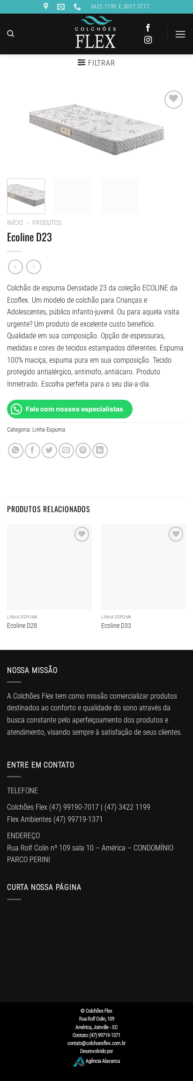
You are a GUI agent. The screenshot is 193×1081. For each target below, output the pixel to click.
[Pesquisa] (10, 34)
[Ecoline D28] (49, 566)
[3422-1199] (78, 7)
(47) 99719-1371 (78, 819)
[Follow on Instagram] (148, 40)
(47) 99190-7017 (74, 807)
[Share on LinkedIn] (100, 450)
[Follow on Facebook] (148, 28)
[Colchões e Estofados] (96, 34)
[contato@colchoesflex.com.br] (62, 7)
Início (15, 222)
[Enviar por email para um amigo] (66, 450)
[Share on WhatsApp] (15, 450)
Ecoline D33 (116, 625)
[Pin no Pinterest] (83, 450)
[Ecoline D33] (143, 566)
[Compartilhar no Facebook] (32, 450)
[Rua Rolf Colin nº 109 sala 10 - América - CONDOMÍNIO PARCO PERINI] (47, 7)
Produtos (46, 222)
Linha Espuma (48, 429)
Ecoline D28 (22, 625)
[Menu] (180, 33)
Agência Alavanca (102, 1061)
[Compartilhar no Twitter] (49, 450)
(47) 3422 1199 (127, 807)
